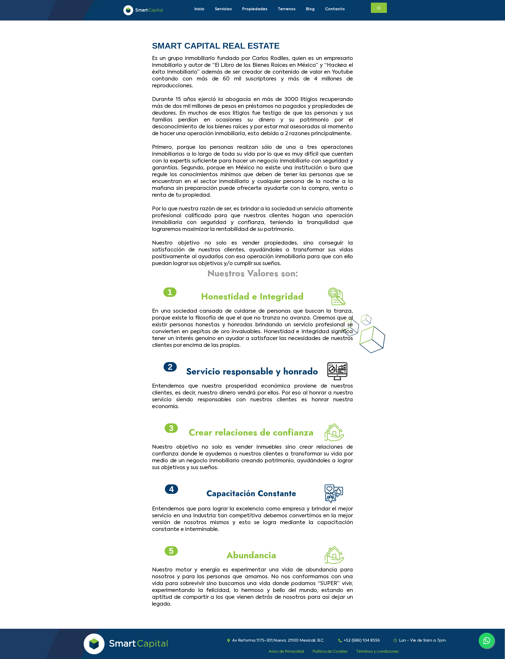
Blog (310, 9)
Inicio (199, 9)
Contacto (335, 9)
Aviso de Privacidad (286, 651)
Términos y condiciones (377, 651)
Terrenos (286, 9)
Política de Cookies (330, 651)
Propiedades (254, 9)
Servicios (223, 9)
